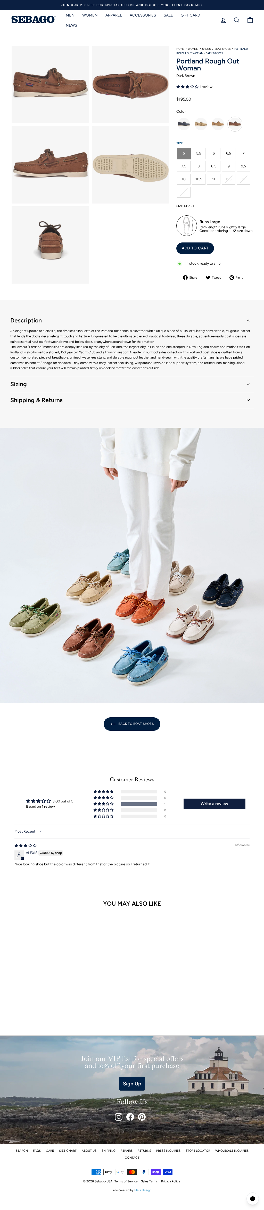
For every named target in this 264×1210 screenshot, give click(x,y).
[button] (187, 87)
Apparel (113, 15)
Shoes (206, 49)
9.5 (243, 166)
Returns (144, 1150)
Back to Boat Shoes (136, 724)
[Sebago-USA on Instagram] (118, 1117)
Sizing (18, 384)
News (71, 25)
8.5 (213, 166)
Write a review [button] (214, 803)
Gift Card (190, 15)
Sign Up (132, 1084)
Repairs (127, 1150)
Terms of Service (126, 1181)
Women (90, 15)
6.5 (228, 153)
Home (180, 49)
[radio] (183, 124)
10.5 (198, 179)
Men (70, 15)
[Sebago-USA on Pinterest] (142, 1117)
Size (179, 143)
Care (50, 1150)
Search (22, 1150)
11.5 (229, 179)
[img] (25, 845)
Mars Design (143, 1190)
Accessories (143, 15)
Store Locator (198, 1150)
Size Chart (68, 1150)
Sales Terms (149, 1181)
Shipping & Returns (36, 400)
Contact (132, 1157)
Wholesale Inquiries (232, 1150)
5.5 (198, 153)
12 (243, 179)
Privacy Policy (170, 1181)
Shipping (109, 1150)
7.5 (183, 166)
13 (184, 192)
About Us (89, 1150)
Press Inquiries (168, 1150)
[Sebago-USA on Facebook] (130, 1117)
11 (213, 179)
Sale (168, 15)
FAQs (37, 1150)
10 (184, 179)
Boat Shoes (222, 49)
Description (26, 320)
